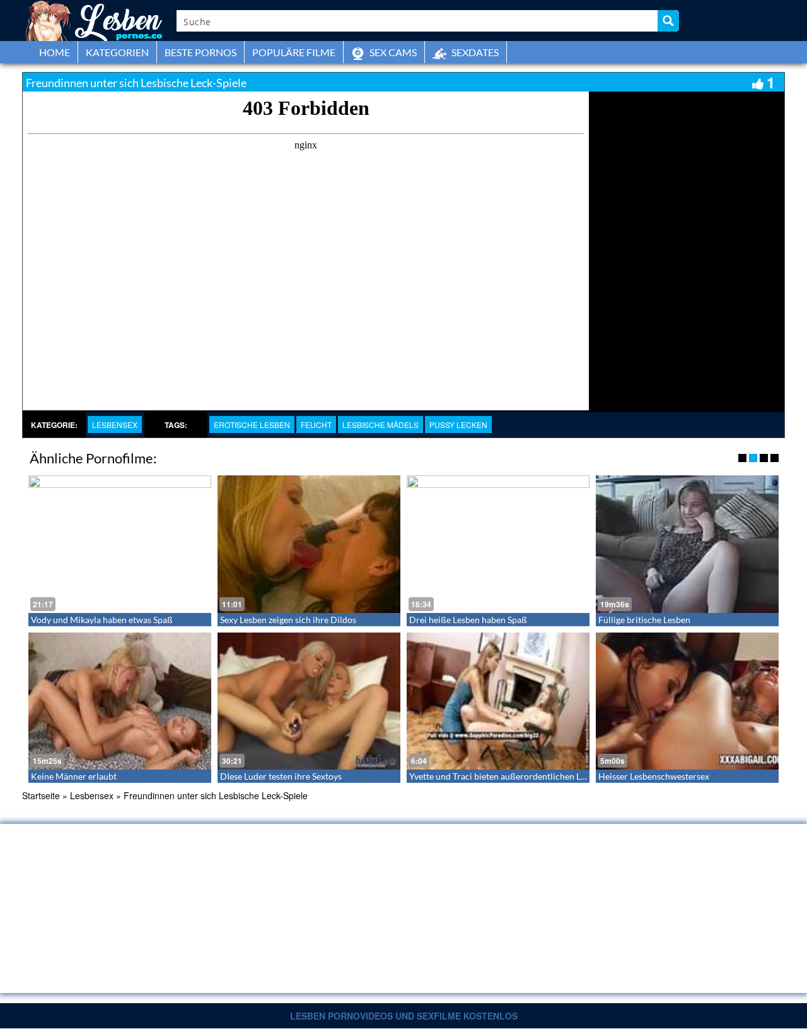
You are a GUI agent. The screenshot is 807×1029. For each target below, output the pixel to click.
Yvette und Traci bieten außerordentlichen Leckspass (512, 776)
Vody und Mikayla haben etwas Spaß (102, 619)
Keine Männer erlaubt (74, 776)
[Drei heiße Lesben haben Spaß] (498, 544)
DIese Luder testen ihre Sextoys (281, 776)
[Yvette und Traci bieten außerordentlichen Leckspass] (498, 701)
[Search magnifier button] (668, 21)
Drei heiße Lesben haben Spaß (468, 619)
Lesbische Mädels (380, 424)
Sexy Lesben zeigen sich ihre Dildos (288, 619)
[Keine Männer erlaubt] (119, 701)
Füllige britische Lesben (644, 619)
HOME (54, 52)
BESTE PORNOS (200, 52)
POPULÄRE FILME (293, 52)
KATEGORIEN (117, 52)
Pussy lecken (458, 424)
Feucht (316, 424)
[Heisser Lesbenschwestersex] (687, 701)
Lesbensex (114, 424)
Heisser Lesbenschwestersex (653, 776)
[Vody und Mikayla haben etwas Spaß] (119, 544)
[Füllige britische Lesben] (687, 544)
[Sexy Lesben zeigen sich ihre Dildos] (309, 544)
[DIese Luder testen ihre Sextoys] (309, 701)
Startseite (41, 795)
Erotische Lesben (252, 424)
